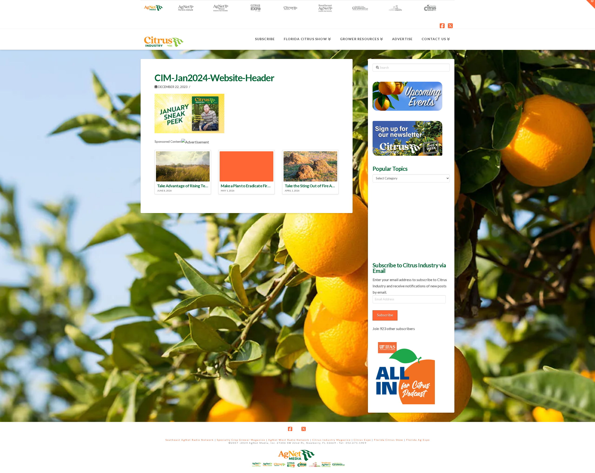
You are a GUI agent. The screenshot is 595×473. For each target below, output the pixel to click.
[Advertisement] (407, 222)
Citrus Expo (362, 439)
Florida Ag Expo (418, 439)
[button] (590, 4)
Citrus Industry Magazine (331, 439)
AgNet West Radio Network (288, 439)
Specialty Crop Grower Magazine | (242, 439)
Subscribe (385, 315)
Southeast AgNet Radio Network (189, 439)
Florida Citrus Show (388, 439)
